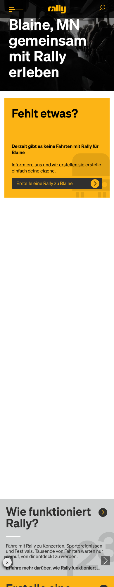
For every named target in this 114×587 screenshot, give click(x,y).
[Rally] (57, 9)
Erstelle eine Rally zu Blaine (44, 183)
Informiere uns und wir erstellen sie (48, 164)
